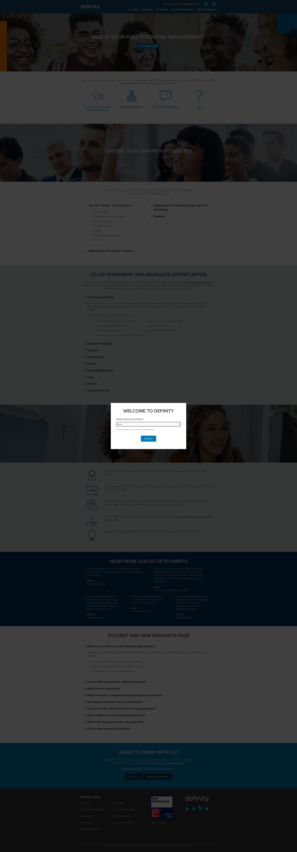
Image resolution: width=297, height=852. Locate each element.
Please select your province (129, 419)
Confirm (148, 438)
